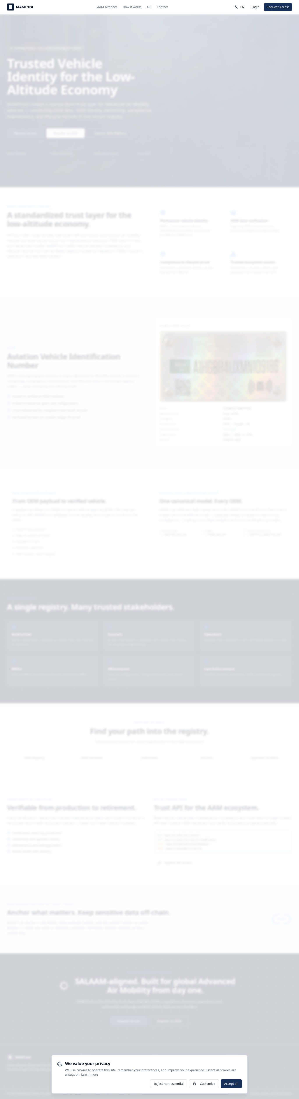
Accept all (231, 1084)
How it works (132, 7)
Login (256, 7)
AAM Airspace (107, 7)
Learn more (89, 1074)
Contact (162, 7)
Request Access (278, 7)
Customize (207, 1084)
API (149, 7)
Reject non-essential (169, 1084)
